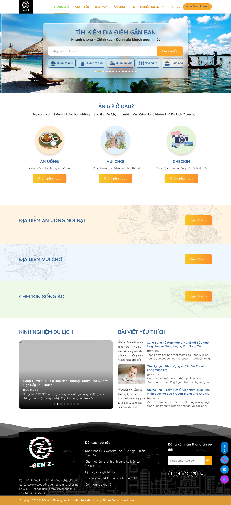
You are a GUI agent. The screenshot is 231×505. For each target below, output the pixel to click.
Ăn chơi (119, 6)
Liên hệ (224, 448)
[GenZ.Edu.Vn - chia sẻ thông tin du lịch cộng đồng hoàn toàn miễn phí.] (34, 7)
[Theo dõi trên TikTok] (179, 474)
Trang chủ (61, 6)
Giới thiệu (82, 6)
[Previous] (9, 53)
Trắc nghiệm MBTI (98, 478)
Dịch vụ (100, 6)
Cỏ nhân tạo (93, 484)
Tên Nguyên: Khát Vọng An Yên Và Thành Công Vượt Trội (176, 368)
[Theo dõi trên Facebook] (171, 474)
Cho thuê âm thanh (98, 461)
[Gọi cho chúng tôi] (202, 474)
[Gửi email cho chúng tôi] (194, 474)
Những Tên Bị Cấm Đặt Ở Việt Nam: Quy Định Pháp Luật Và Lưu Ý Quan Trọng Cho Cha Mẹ (178, 391)
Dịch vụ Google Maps (100, 472)
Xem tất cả (197, 220)
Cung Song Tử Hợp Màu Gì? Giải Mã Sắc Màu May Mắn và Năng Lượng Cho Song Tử (178, 344)
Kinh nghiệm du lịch (147, 6)
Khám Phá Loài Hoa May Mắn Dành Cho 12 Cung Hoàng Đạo (80, 379)
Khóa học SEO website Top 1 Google (110, 451)
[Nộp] (170, 51)
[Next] (222, 53)
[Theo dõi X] (186, 474)
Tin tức (175, 6)
